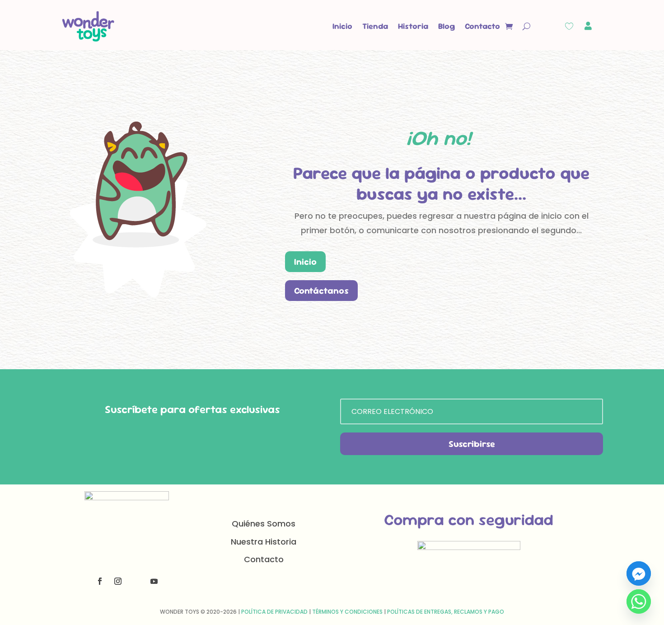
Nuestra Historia (263, 541)
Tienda (375, 26)
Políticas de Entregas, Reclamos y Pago (445, 612)
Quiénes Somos (263, 523)
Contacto (482, 26)
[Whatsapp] (639, 601)
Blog (446, 26)
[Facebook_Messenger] (639, 573)
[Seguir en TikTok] (136, 581)
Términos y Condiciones (347, 612)
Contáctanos (321, 290)
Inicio (342, 26)
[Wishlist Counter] (569, 26)
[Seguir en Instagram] (118, 581)
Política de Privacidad (274, 612)
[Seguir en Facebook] (100, 581)
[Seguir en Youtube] (154, 581)
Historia (413, 26)
